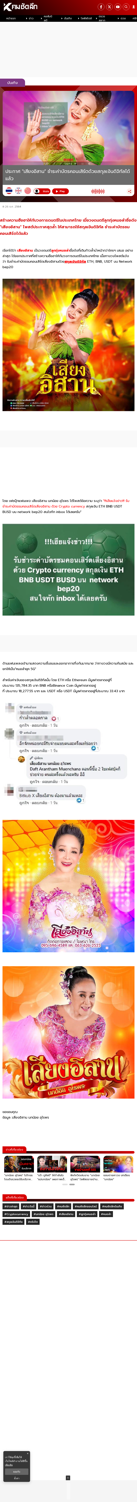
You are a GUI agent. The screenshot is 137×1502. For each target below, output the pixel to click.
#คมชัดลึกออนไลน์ (86, 1207)
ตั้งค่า (17, 1478)
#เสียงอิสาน (66, 1214)
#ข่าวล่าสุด (10, 1207)
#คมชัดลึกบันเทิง (112, 1207)
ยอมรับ (16, 1471)
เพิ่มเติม (9, 1464)
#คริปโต (33, 1222)
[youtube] (117, 7)
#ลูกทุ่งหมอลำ (87, 1214)
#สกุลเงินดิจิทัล (13, 1222)
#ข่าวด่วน (46, 1207)
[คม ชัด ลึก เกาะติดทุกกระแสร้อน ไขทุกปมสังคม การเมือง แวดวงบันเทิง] (68, 7)
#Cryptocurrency (16, 1214)
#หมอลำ (106, 1214)
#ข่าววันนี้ (28, 1207)
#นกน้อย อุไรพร (43, 1214)
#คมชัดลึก (63, 1207)
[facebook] (101, 7)
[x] (109, 7)
